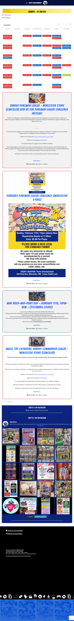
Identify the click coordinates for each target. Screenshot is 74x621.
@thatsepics (43, 140)
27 (49, 71)
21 (59, 61)
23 (10, 71)
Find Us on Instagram (14, 534)
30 (49, 32)
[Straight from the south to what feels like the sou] (63, 471)
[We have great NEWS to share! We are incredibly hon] (11, 506)
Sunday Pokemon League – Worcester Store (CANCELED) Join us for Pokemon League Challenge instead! (37, 109)
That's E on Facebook (15, 530)
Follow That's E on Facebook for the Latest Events (37, 410)
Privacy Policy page (31, 553)
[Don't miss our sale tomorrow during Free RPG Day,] (11, 488)
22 (69, 61)
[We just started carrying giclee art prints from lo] (63, 454)
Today (64, 24)
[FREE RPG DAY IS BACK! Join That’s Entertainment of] (45, 506)
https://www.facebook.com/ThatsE (43, 136)
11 (30, 52)
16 (10, 61)
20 (49, 61)
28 (30, 32)
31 (59, 32)
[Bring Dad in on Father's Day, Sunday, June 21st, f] (63, 506)
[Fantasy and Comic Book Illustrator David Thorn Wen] (28, 488)
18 (30, 61)
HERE (40, 121)
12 (40, 52)
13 (49, 52)
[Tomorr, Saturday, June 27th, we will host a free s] (63, 488)
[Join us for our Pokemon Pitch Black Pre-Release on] (28, 471)
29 (40, 32)
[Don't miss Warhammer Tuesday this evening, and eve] (28, 506)
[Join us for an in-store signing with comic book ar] (28, 436)
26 (10, 32)
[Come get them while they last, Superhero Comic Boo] (45, 454)
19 (40, 61)
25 (30, 71)
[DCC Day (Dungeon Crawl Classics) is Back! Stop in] (11, 471)
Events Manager (10, 401)
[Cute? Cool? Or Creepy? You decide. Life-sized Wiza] (63, 436)
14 (59, 52)
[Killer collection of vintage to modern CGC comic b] (28, 454)
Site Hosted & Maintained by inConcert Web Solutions (18, 556)
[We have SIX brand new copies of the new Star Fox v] (45, 488)
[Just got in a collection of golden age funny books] (45, 436)
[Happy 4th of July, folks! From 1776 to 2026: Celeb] (45, 471)
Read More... (37, 160)
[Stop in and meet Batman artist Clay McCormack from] (11, 436)
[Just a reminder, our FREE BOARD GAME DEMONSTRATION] (11, 454)
